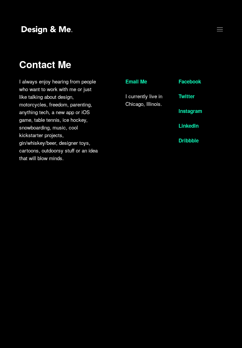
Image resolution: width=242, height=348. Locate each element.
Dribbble (189, 140)
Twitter (187, 96)
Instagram (190, 110)
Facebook (190, 81)
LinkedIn (189, 125)
